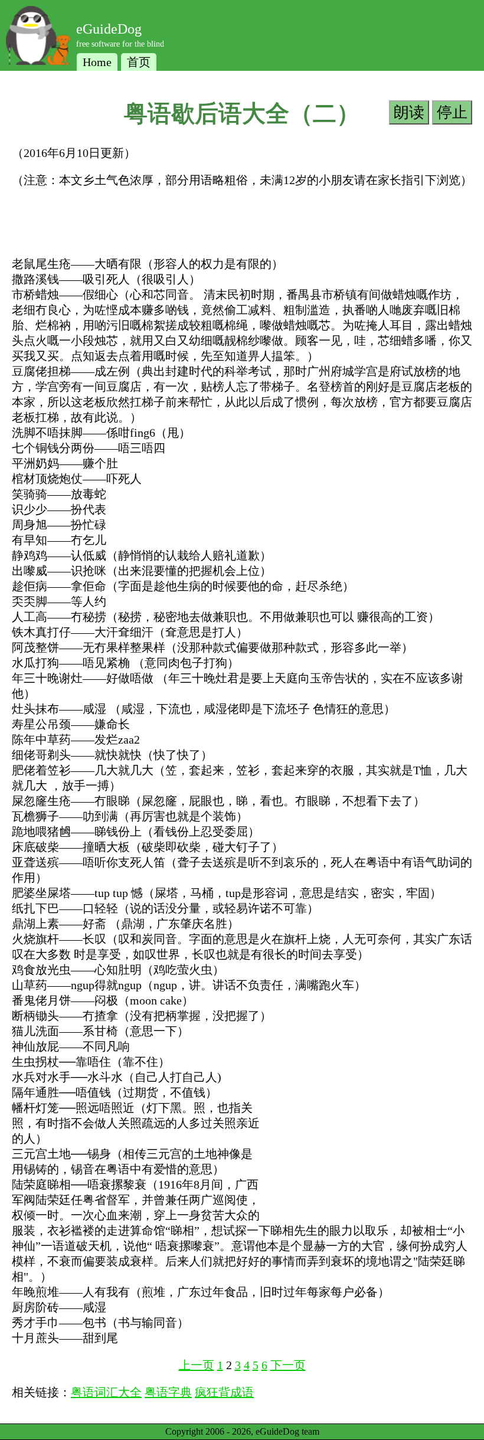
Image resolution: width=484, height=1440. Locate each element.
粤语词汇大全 (106, 1392)
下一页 (288, 1365)
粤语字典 (168, 1392)
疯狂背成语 (224, 1392)
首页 (139, 61)
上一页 (196, 1365)
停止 (452, 112)
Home (97, 61)
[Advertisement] (227, 226)
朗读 (409, 112)
